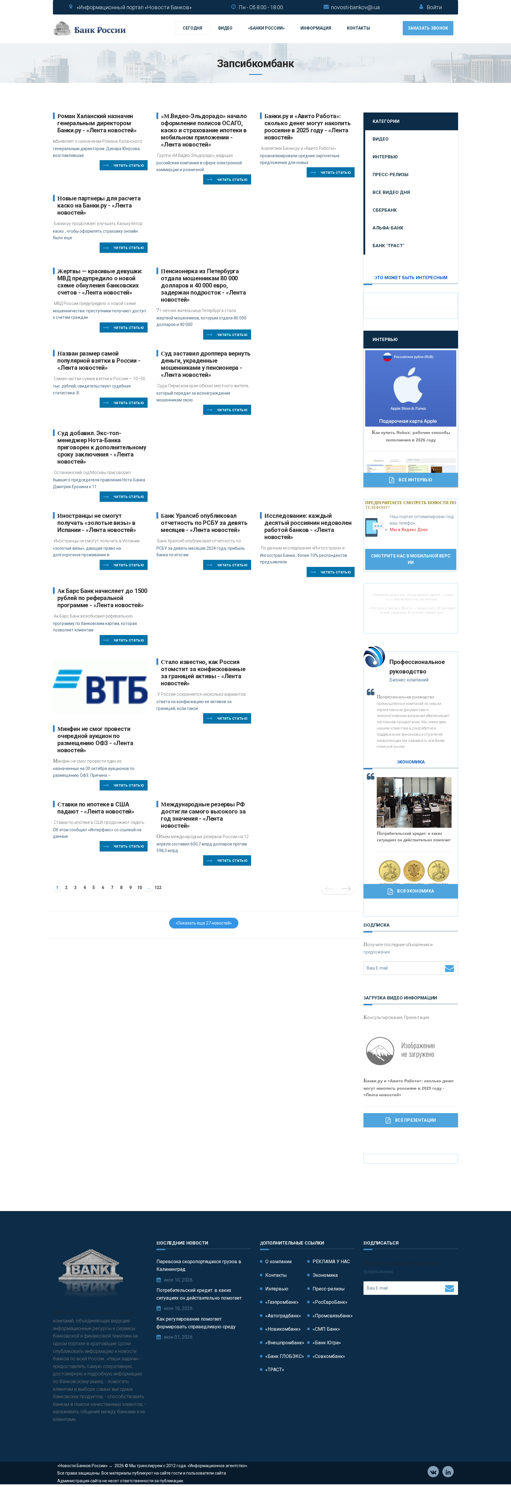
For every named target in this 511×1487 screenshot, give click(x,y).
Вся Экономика (415, 891)
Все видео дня (391, 192)
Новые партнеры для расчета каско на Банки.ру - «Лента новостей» (99, 205)
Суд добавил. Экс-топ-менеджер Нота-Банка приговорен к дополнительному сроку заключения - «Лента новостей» (101, 447)
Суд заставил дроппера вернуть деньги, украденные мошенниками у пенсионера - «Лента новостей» (205, 364)
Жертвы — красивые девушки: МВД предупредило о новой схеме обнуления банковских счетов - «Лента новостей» (100, 282)
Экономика (325, 1275)
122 (157, 887)
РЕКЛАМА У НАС (331, 1261)
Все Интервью (415, 480)
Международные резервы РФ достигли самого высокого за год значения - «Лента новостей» (203, 815)
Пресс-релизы (390, 174)
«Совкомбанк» (329, 1356)
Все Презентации (415, 1120)
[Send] (449, 968)
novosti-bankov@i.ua (355, 7)
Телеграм (448, 1471)
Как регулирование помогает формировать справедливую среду (196, 1323)
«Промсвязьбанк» (333, 1316)
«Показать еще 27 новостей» (204, 923)
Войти (434, 7)
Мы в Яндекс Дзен (409, 529)
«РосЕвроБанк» (330, 1302)
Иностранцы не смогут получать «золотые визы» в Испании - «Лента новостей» (96, 522)
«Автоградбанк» (283, 1316)
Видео (225, 28)
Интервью (385, 157)
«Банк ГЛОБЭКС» (284, 1356)
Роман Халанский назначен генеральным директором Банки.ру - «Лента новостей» (97, 123)
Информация (315, 28)
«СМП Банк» (326, 1329)
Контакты (358, 28)
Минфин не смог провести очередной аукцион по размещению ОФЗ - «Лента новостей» (95, 739)
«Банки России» (266, 28)
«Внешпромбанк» (284, 1342)
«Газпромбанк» (282, 1302)
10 (139, 887)
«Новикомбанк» (283, 1329)
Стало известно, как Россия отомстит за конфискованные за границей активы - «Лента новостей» (203, 672)
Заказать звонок (428, 28)
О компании (278, 1261)
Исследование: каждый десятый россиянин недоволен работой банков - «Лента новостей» (308, 526)
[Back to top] (493, 1469)
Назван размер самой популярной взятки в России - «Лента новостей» (98, 360)
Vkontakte (433, 1471)
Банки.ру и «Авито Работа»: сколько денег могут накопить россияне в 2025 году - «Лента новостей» (307, 126)
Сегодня (192, 28)
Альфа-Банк (388, 228)
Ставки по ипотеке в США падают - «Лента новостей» (95, 808)
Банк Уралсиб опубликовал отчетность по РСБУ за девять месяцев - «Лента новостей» (204, 522)
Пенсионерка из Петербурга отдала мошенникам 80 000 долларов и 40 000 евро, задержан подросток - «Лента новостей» (203, 285)
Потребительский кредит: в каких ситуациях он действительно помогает (199, 1294)
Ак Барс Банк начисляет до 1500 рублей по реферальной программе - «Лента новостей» (102, 598)
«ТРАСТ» (274, 1369)
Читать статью (129, 165)
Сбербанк (385, 210)
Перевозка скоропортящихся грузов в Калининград (198, 1265)
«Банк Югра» (327, 1342)
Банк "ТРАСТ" (388, 245)
